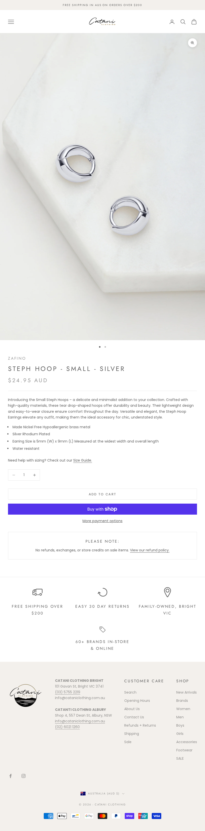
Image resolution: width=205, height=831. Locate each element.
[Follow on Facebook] (10, 775)
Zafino (17, 358)
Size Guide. (82, 460)
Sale (128, 741)
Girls (180, 733)
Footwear (184, 750)
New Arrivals (186, 692)
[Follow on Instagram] (23, 775)
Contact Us (134, 717)
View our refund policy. (150, 550)
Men (180, 717)
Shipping (131, 733)
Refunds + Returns (140, 725)
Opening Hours (137, 700)
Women (183, 708)
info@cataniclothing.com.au (80, 721)
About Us (132, 708)
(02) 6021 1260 (67, 726)
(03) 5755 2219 (67, 692)
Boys (180, 725)
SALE (180, 758)
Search (130, 692)
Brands (182, 700)
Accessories (186, 741)
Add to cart (102, 494)
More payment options (102, 520)
